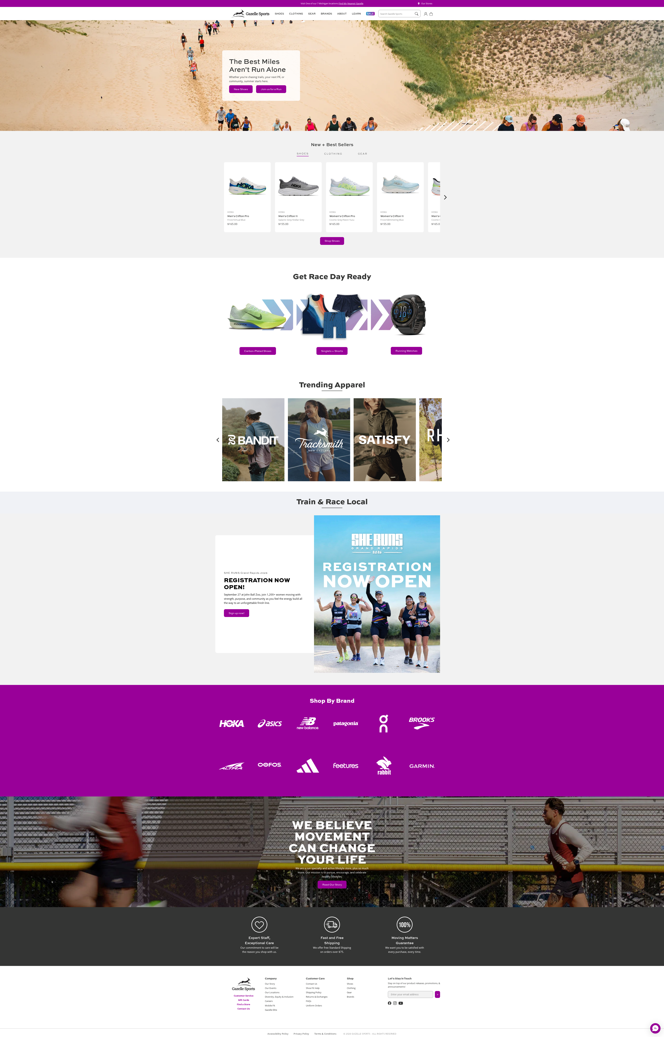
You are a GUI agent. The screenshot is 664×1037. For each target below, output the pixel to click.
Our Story (270, 983)
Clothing (351, 988)
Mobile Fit (270, 1005)
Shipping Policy (313, 992)
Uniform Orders (314, 1005)
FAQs (308, 1001)
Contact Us (243, 1008)
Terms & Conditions (325, 1033)
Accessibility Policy (278, 1033)
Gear (349, 992)
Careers (269, 1001)
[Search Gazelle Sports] (416, 14)
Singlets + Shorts (332, 351)
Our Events (270, 988)
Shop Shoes (332, 241)
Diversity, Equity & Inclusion (279, 996)
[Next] (445, 197)
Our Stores (426, 3)
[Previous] (217, 440)
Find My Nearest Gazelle (351, 3)
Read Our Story (332, 884)
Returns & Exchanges (317, 996)
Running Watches (406, 351)
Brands (350, 996)
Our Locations (272, 992)
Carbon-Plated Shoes (257, 351)
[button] (279, 13)
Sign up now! (237, 613)
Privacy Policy (301, 1033)
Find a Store (243, 1004)
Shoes (350, 983)
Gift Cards (243, 1000)
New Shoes (241, 89)
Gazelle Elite (271, 1009)
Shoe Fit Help (313, 988)
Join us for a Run (271, 89)
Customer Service (243, 995)
